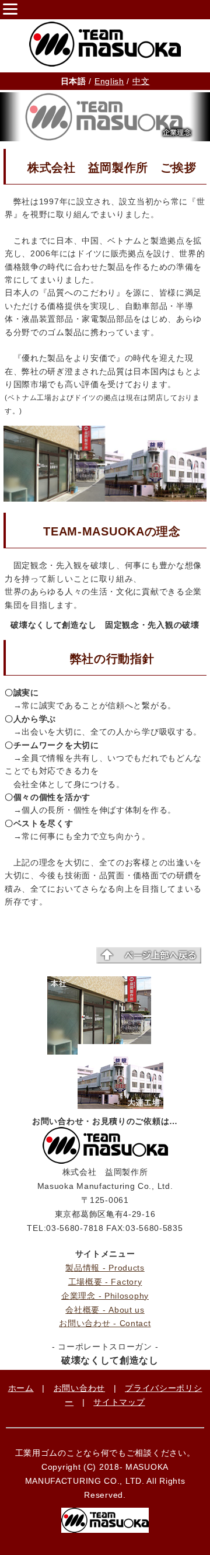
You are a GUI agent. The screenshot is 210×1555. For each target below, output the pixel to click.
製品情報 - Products (105, 1267)
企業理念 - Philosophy (105, 1295)
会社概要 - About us (105, 1309)
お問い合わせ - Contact (104, 1323)
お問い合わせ (79, 1388)
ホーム (21, 1388)
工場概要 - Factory (105, 1281)
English (109, 81)
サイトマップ (119, 1402)
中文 (140, 81)
